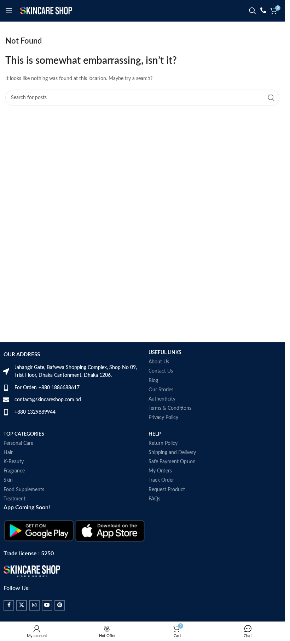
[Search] (252, 11)
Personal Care (18, 443)
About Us (159, 361)
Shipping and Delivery (172, 452)
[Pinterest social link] (59, 605)
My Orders (160, 471)
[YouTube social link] (47, 605)
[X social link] (21, 605)
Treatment (14, 499)
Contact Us (161, 371)
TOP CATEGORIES (24, 434)
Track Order (161, 480)
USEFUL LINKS (165, 352)
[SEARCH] (271, 98)
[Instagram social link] (34, 605)
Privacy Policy (163, 417)
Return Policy (163, 443)
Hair (8, 452)
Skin (8, 480)
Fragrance (14, 471)
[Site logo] (45, 10)
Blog (153, 380)
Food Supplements (24, 489)
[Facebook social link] (9, 605)
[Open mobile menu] (9, 11)
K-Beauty (14, 461)
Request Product (167, 489)
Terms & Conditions (170, 408)
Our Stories (161, 389)
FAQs (154, 499)
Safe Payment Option (172, 461)
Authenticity (162, 399)
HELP (155, 434)
